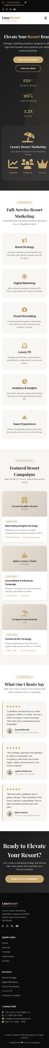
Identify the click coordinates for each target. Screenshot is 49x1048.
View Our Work (28, 68)
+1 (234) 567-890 (12, 2)
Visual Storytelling (10, 986)
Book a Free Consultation (24, 879)
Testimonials (8, 956)
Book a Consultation (28, 59)
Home (5, 943)
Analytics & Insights (11, 995)
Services (6, 947)
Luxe (11, 18)
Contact (5, 961)
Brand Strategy (9, 977)
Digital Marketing (10, 982)
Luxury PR (7, 991)
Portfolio (6, 952)
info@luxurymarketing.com (14, 5)
